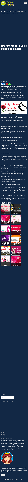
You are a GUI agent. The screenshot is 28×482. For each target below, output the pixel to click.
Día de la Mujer (4, 133)
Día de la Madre (12, 11)
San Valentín (23, 10)
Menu (25, 2)
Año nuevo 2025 (15, 10)
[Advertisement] (14, 29)
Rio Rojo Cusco (4, 435)
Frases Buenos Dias (5, 13)
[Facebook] (2, 84)
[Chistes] (8, 6)
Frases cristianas (21, 11)
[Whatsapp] (9, 84)
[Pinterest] (7, 84)
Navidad (9, 10)
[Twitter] (4, 84)
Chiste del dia (4, 268)
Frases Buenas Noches (16, 13)
